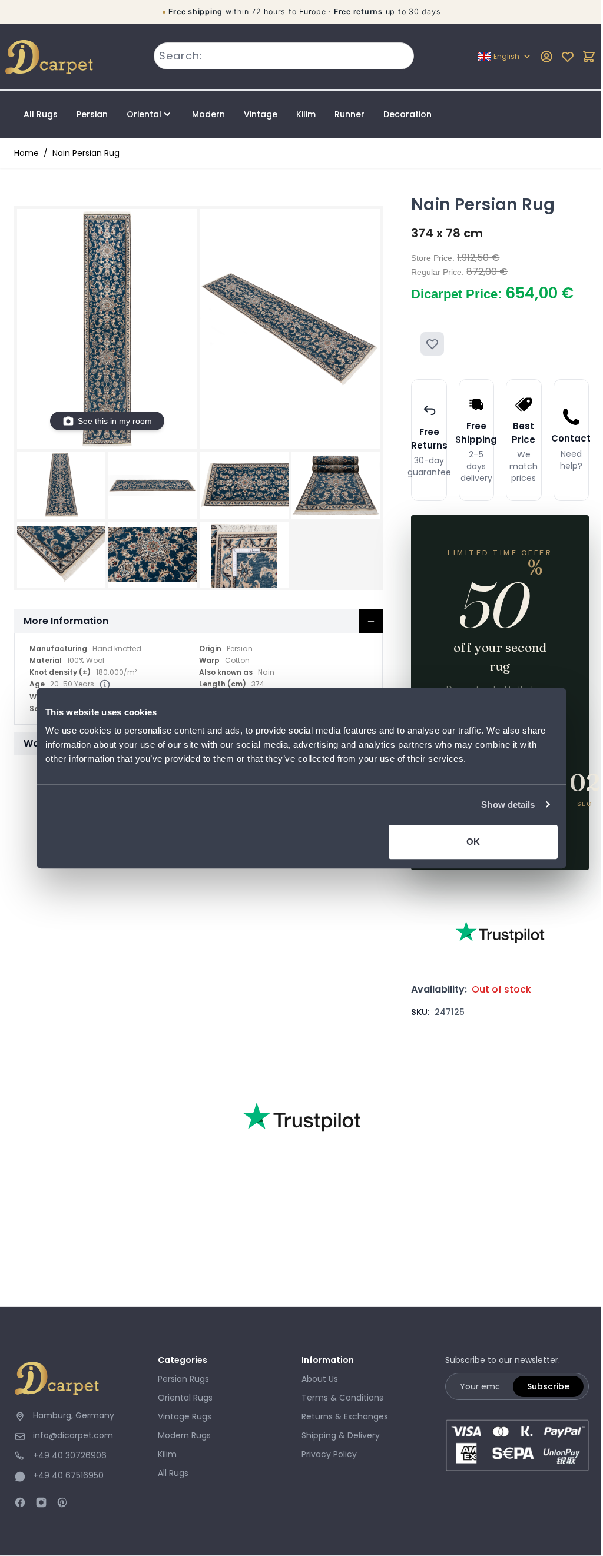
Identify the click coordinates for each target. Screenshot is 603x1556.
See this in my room (115, 421)
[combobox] (283, 55)
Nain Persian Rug (86, 153)
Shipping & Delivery (341, 1435)
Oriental (144, 114)
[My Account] (546, 56)
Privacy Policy (329, 1454)
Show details (508, 804)
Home (26, 153)
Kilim (306, 114)
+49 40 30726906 (70, 1455)
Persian (92, 114)
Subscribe (548, 1386)
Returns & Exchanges (345, 1416)
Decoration (407, 114)
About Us (320, 1379)
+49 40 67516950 (68, 1475)
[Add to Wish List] (432, 344)
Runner (349, 114)
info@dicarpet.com (73, 1435)
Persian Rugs (183, 1379)
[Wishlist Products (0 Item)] (567, 56)
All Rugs (41, 114)
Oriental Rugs (185, 1398)
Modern (208, 114)
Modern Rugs (184, 1435)
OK (473, 842)
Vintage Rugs (184, 1416)
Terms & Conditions (342, 1398)
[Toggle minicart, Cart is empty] (588, 56)
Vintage (260, 114)
